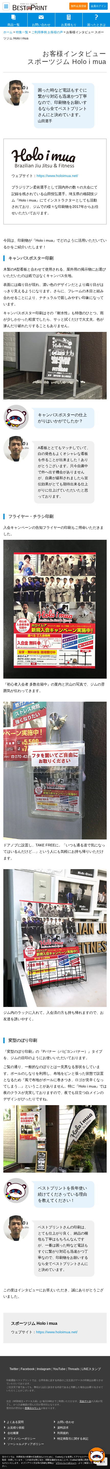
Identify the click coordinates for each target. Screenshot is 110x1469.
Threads (73, 1369)
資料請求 (63, 1427)
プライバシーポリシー (21, 1438)
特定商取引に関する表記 (72, 1438)
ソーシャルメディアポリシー (25, 1443)
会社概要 (13, 1432)
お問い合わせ (41, 25)
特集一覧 (22, 32)
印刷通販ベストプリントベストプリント (33, 6)
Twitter (13, 1369)
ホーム (8, 32)
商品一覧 (13, 25)
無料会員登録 (78, 6)
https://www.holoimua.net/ (57, 176)
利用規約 (63, 1432)
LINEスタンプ (91, 1369)
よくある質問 (15, 1421)
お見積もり (68, 25)
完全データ (85, 1401)
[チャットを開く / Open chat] (97, 1456)
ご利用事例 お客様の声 (47, 32)
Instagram (44, 1369)
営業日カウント (33, 1408)
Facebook (28, 1369)
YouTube (59, 1369)
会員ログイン (98, 6)
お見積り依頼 (15, 1427)
